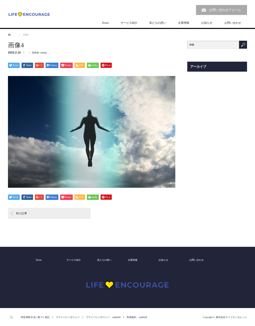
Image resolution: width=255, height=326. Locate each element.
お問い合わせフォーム (225, 10)
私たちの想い (157, 22)
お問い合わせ (232, 22)
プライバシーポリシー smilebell (103, 317)
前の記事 (21, 213)
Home (105, 22)
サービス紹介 (129, 22)
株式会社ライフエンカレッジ (231, 317)
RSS (11, 316)
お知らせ (206, 22)
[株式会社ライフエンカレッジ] (29, 14)
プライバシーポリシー (68, 317)
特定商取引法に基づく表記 (35, 317)
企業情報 (183, 22)
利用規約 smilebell (137, 317)
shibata (43, 52)
